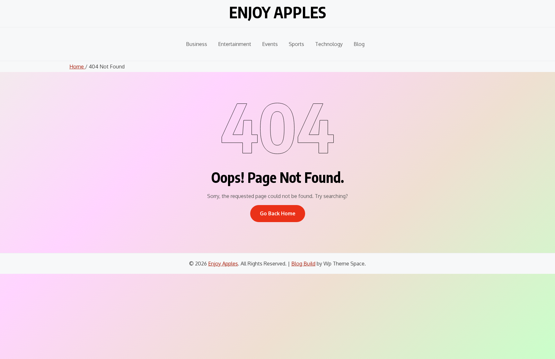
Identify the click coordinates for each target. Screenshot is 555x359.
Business (196, 44)
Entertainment (234, 44)
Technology (329, 44)
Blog (359, 44)
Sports (296, 44)
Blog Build (303, 263)
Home (77, 66)
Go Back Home (277, 213)
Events (270, 44)
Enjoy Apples (277, 12)
